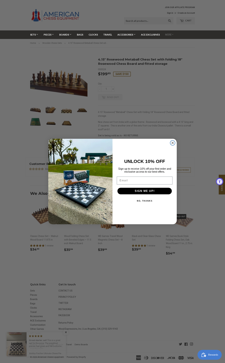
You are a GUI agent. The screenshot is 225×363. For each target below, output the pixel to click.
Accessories (125, 34)
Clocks (93, 34)
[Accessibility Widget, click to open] (219, 181)
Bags (80, 34)
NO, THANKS (145, 201)
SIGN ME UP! (145, 191)
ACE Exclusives (150, 34)
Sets (33, 34)
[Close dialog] (172, 142)
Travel (107, 34)
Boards (64, 34)
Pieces (48, 34)
